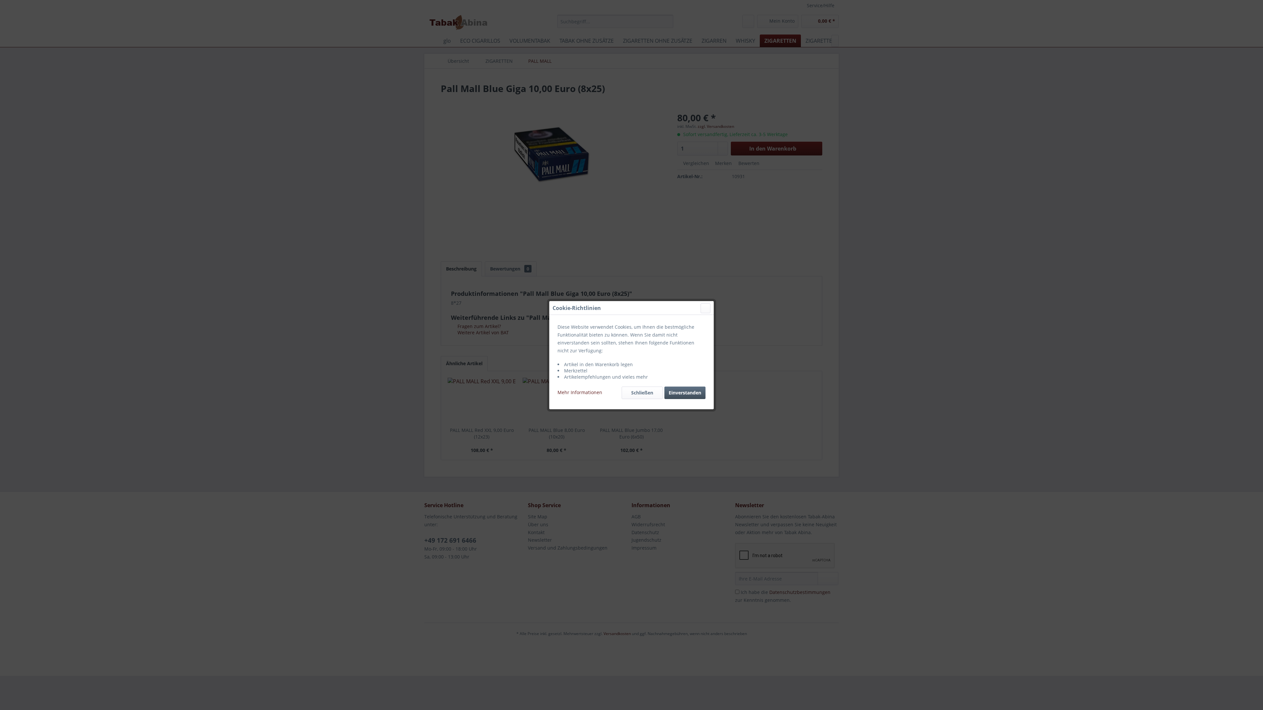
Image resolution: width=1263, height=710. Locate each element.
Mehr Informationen (579, 392)
